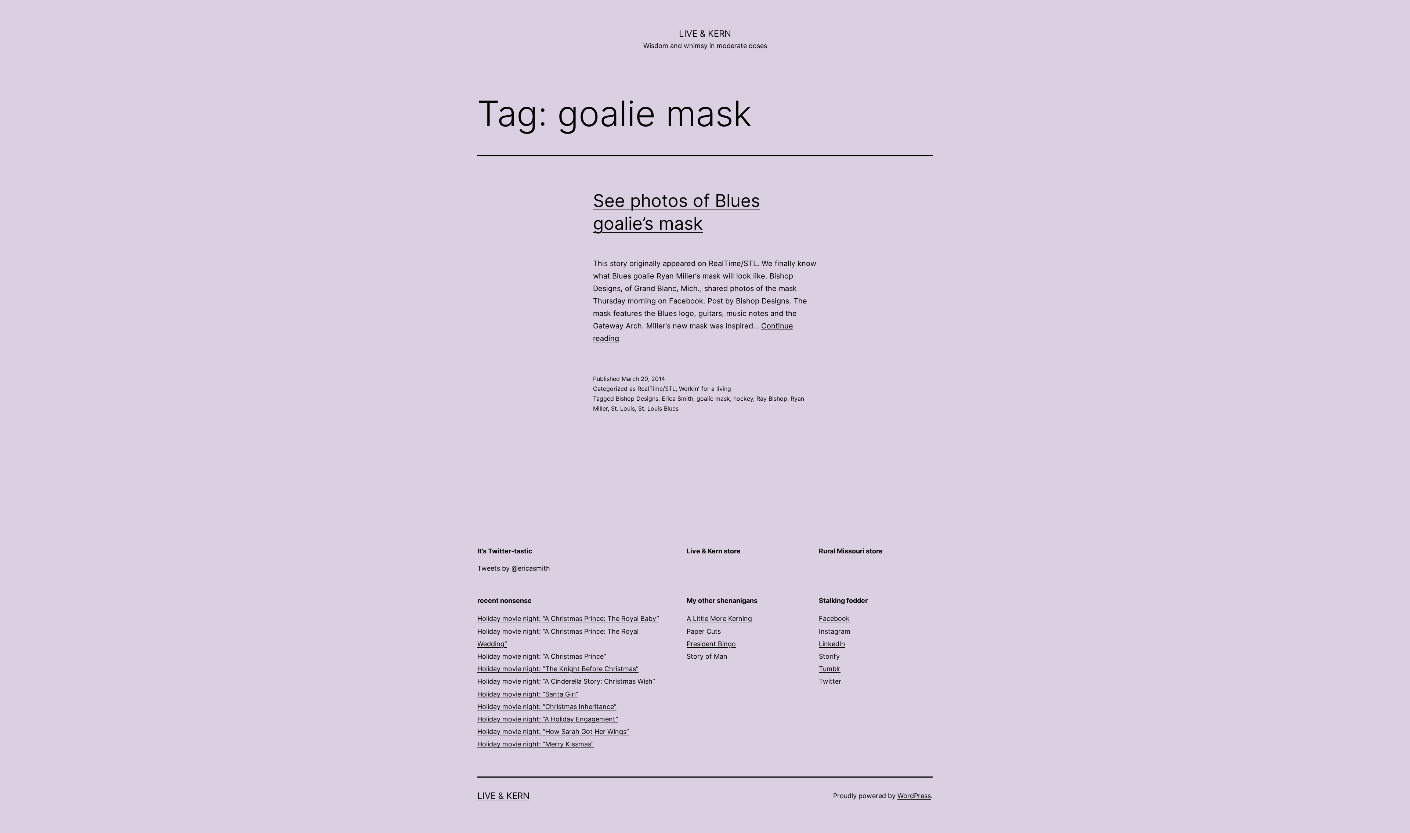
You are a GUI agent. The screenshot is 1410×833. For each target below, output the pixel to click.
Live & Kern (705, 33)
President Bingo (711, 644)
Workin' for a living (705, 388)
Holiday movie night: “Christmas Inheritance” (547, 706)
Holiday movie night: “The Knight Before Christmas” (558, 669)
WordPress (914, 796)
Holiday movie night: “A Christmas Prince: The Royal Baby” (568, 618)
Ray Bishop (771, 398)
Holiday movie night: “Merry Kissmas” (535, 744)
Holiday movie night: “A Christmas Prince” (541, 656)
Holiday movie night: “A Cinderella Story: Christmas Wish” (566, 681)
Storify (829, 656)
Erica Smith (677, 398)
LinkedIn (832, 644)
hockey (743, 398)
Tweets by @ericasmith (513, 568)
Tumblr (829, 669)
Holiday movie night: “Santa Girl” (527, 694)
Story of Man (707, 656)
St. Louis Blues (658, 408)
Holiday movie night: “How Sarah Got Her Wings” (553, 731)
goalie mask (713, 398)
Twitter (830, 681)
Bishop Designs (637, 398)
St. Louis (623, 408)
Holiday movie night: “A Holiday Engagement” (547, 719)
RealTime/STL (656, 388)
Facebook (834, 618)
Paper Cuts (704, 631)
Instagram (834, 631)
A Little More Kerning (719, 618)
